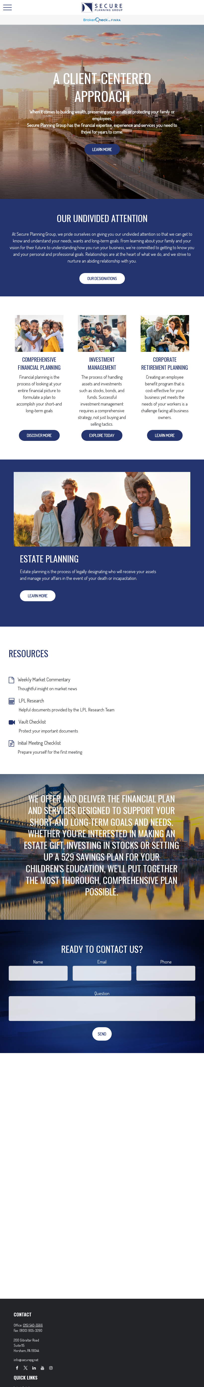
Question (102, 993)
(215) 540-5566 (33, 1325)
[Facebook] (17, 1367)
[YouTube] (42, 1367)
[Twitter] (25, 1367)
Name (38, 962)
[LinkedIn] (34, 1367)
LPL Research (31, 700)
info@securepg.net (26, 1360)
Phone (166, 962)
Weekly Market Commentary (44, 679)
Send (102, 1033)
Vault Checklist (32, 721)
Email (101, 962)
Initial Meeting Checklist (39, 743)
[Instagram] (51, 1367)
